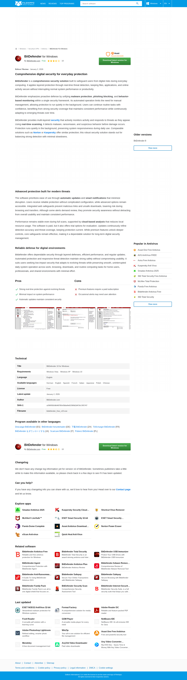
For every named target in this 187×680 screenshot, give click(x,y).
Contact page (123, 489)
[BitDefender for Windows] (18, 58)
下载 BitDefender (79, 427)
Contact (27, 663)
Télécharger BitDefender (104, 427)
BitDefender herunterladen (54, 427)
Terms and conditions (24, 668)
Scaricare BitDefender (60, 431)
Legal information (78, 668)
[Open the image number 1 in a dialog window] (76, 318)
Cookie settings (106, 668)
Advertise (39, 663)
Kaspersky (50, 132)
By (32, 61)
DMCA (92, 668)
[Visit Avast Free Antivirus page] (115, 54)
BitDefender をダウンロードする (30, 431)
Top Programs (67, 4)
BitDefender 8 (140, 141)
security (55, 120)
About (17, 663)
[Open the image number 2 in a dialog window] (116, 318)
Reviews (53, 4)
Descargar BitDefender (25, 427)
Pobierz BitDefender (84, 431)
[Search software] (137, 3)
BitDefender (41, 56)
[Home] (16, 49)
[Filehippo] (24, 3)
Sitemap (50, 663)
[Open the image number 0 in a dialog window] (35, 318)
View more (152, 148)
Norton (37, 132)
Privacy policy (60, 668)
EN (165, 3)
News (43, 4)
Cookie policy (44, 668)
